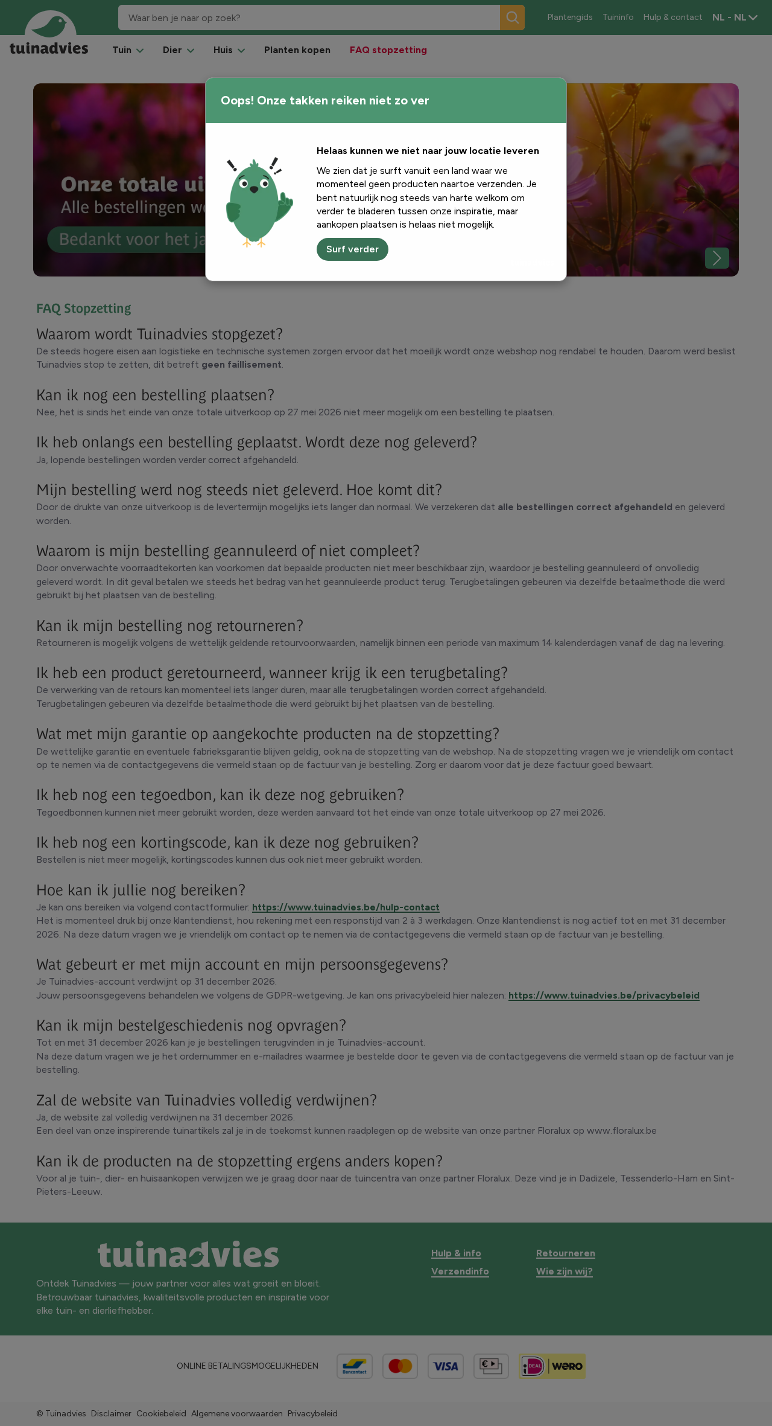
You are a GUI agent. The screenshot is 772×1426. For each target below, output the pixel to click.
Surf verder (352, 249)
